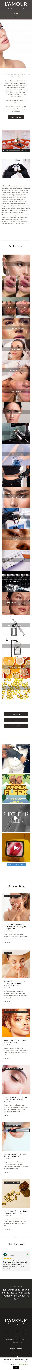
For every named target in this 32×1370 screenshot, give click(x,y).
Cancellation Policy (16, 1351)
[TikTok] (17, 13)
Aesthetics (8, 1068)
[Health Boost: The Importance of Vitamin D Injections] (16, 1193)
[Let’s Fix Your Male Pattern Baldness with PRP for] (16, 758)
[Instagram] (12, 13)
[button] (16, 140)
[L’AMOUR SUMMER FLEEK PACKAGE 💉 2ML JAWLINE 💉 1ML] (16, 788)
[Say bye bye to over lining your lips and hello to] (16, 818)
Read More (7, 942)
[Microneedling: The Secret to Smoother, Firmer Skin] (16, 1136)
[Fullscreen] (28, 150)
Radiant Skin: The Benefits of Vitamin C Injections (15, 1041)
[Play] (4, 150)
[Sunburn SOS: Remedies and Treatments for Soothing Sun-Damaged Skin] (16, 907)
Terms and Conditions (16, 1348)
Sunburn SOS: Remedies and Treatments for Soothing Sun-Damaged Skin (15, 926)
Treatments (16, 896)
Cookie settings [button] (23, 1364)
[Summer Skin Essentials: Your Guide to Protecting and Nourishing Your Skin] (16, 964)
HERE (16, 103)
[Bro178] (16, 5)
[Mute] (25, 150)
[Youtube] (19, 13)
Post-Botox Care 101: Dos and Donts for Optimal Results (15, 1098)
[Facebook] (14, 13)
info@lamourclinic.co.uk (16, 1339)
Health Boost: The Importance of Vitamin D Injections (15, 1212)
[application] (16, 141)
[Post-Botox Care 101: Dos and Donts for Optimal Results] (16, 1079)
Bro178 (15, 81)
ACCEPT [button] (16, 1367)
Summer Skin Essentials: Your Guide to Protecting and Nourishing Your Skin (15, 983)
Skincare (8, 896)
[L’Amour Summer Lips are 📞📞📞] (16, 847)
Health (7, 1011)
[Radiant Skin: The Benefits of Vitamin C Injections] (16, 1023)
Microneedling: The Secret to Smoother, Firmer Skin (15, 1155)
